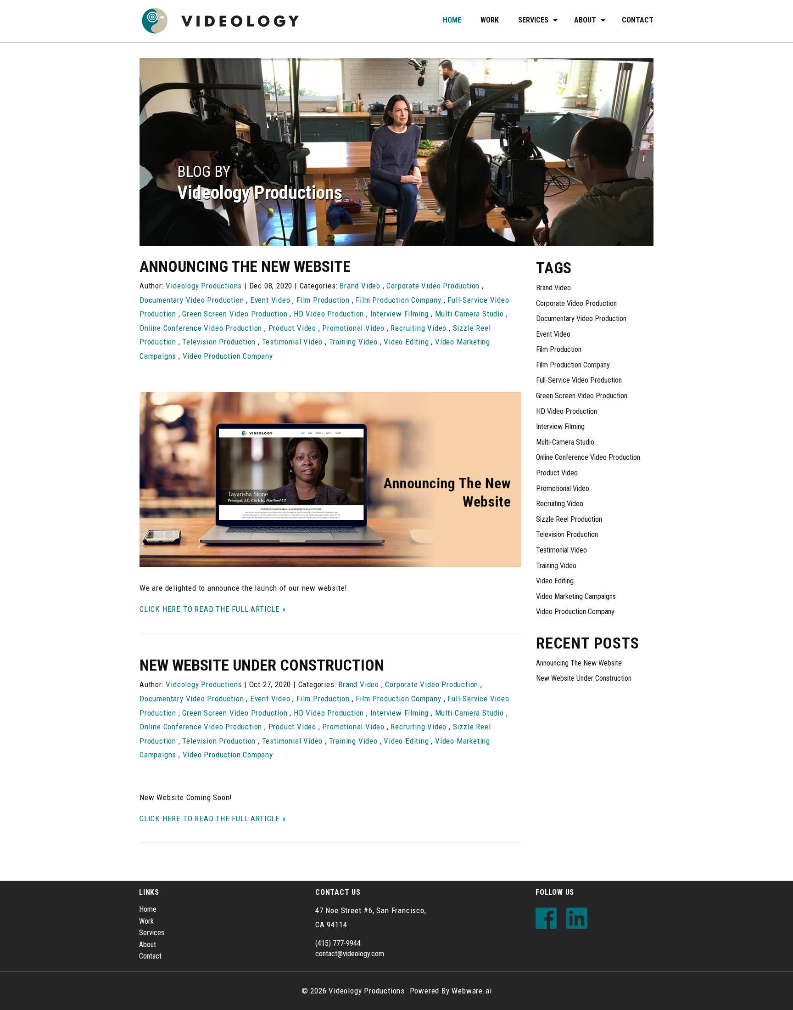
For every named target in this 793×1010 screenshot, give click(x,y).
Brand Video (360, 285)
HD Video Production (329, 313)
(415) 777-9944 (338, 943)
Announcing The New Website (245, 266)
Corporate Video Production (433, 285)
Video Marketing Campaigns (576, 596)
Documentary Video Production (192, 300)
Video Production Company (228, 356)
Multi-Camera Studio (469, 313)
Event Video (270, 300)
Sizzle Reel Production (569, 519)
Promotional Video (353, 328)
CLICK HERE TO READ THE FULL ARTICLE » (213, 609)
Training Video (353, 341)
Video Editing (406, 341)
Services (533, 20)
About (147, 944)
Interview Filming (399, 313)
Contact (637, 20)
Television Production (219, 341)
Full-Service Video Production (579, 380)
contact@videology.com (349, 953)
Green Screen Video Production (234, 313)
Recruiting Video (419, 328)
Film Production (323, 300)
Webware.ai (471, 990)
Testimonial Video (292, 341)
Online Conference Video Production (201, 328)
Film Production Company (398, 300)
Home (452, 20)
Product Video (292, 328)
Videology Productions (367, 990)
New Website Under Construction (262, 665)
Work (489, 20)
